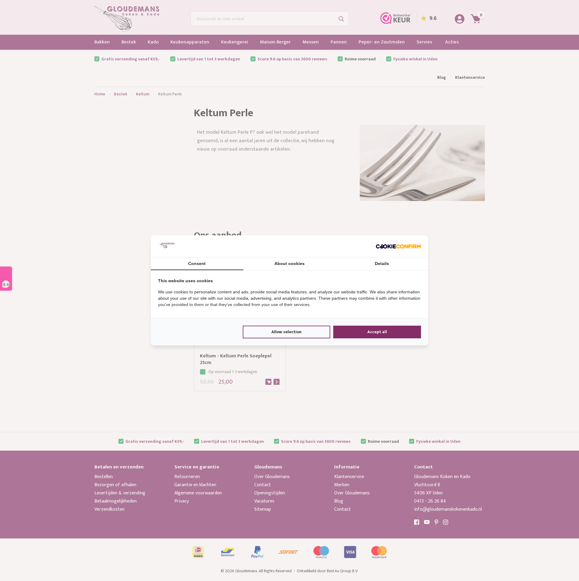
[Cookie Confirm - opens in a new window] (398, 246)
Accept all (377, 331)
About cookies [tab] (289, 263)
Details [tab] (382, 263)
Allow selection (286, 331)
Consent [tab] (197, 263)
